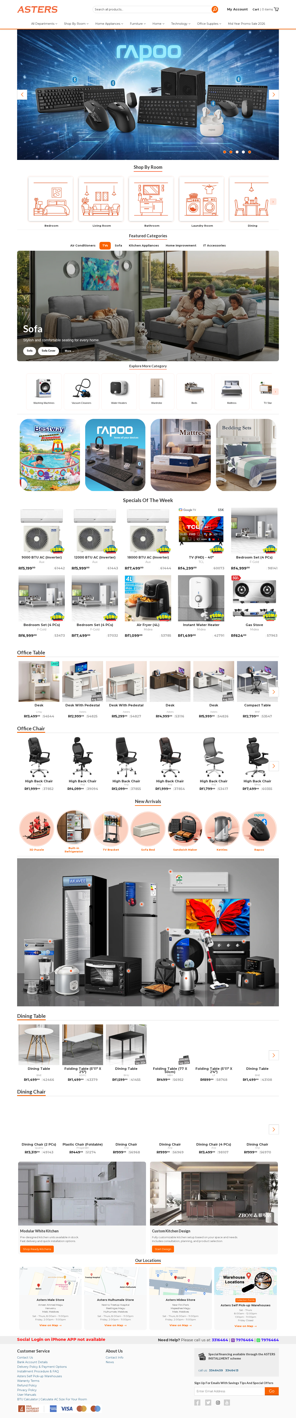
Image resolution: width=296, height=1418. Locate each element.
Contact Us (25, 1357)
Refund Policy (27, 1385)
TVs (105, 245)
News (110, 1362)
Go (271, 1391)
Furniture (137, 24)
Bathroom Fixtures (58, 350)
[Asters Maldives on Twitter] (208, 1404)
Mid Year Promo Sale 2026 (246, 24)
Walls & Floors (88, 350)
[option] (39, 692)
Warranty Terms (28, 1381)
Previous (22, 95)
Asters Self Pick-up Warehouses (39, 1376)
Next (274, 95)
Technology (179, 24)
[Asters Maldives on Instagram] (218, 1403)
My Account (237, 9)
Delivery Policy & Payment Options (42, 1367)
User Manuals (26, 1395)
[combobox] (155, 9)
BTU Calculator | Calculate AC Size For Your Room (52, 1399)
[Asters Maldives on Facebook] (197, 1404)
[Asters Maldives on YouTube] (227, 1404)
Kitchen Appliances (144, 245)
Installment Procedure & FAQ (38, 1371)
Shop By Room (75, 24)
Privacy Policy (27, 1390)
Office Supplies (208, 24)
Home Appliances (108, 24)
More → (111, 350)
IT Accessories (214, 245)
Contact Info (114, 1357)
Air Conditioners (82, 245)
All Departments (43, 24)
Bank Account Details (32, 1362)
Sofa (118, 245)
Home (157, 24)
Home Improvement (181, 245)
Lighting (32, 350)
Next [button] (274, 692)
